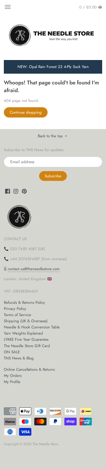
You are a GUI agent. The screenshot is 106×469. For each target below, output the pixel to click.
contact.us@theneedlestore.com (34, 269)
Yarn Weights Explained (23, 333)
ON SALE (12, 352)
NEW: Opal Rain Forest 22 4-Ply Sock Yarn (53, 67)
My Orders (13, 375)
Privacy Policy (15, 308)
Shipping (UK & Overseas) (26, 321)
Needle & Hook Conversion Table (32, 327)
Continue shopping (26, 112)
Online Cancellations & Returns (29, 369)
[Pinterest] (24, 191)
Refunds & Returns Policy (24, 302)
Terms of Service (17, 315)
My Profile (12, 382)
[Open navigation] (8, 7)
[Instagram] (15, 191)
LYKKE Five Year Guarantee (26, 339)
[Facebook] (7, 191)
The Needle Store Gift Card (27, 346)
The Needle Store (45, 444)
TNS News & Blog (19, 358)
